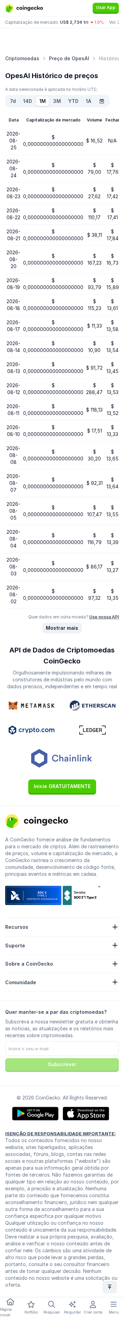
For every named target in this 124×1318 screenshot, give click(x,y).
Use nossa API (104, 616)
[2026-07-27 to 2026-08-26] (101, 101)
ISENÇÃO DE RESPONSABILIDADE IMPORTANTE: (60, 1133)
